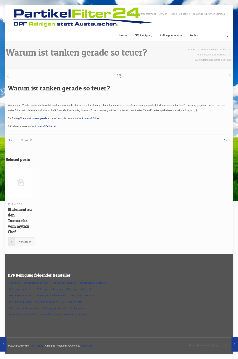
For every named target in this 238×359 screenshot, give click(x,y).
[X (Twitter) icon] (193, 345)
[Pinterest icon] (209, 345)
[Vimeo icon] (197, 345)
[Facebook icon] (190, 345)
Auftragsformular (146, 14)
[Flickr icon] (205, 345)
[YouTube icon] (201, 345)
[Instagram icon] (213, 345)
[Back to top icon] (226, 345)
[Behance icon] (217, 345)
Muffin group (36, 345)
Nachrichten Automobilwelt (211, 54)
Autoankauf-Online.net (44, 126)
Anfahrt (163, 14)
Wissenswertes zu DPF (213, 49)
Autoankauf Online (89, 118)
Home (131, 14)
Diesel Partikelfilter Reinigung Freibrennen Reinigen (198, 14)
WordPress (87, 345)
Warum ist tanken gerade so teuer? (39, 118)
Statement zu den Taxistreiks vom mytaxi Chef (20, 220)
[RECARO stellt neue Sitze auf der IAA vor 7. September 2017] (234, 344)
